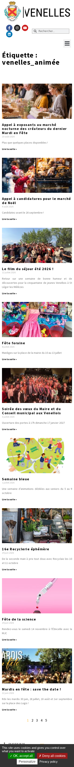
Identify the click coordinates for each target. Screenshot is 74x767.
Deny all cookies (53, 756)
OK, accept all (22, 756)
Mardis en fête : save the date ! (31, 689)
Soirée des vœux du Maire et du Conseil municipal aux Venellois (31, 411)
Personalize (27, 761)
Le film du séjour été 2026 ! (27, 269)
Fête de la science (19, 619)
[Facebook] (9, 28)
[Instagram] (17, 28)
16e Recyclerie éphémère (25, 549)
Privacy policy (48, 761)
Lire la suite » (9, 149)
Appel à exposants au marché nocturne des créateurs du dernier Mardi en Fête (34, 128)
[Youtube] (25, 28)
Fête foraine (13, 343)
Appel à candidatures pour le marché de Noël (36, 200)
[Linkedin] (9, 34)
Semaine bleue (15, 479)
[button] (67, 43)
